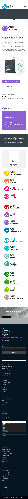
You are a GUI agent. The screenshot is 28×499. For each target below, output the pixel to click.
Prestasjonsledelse (6, 382)
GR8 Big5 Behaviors (6, 459)
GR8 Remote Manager (6, 451)
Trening (3, 387)
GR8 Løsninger (5, 404)
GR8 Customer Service (6, 468)
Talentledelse (5, 385)
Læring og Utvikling (6, 373)
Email (3, 346)
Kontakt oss (4, 413)
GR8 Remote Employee (6, 449)
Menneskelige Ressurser (7, 375)
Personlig (4, 378)
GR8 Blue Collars (5, 461)
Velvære (4, 391)
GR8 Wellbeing (5, 485)
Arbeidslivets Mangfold (7, 366)
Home (3, 400)
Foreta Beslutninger (6, 370)
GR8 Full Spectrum (5, 472)
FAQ (3, 411)
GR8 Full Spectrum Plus (6, 474)
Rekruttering (4, 384)
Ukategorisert (5, 389)
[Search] (21, 6)
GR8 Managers (5, 478)
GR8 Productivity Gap (6, 489)
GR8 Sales (4, 480)
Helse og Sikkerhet (6, 371)
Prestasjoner (4, 380)
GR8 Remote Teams (6, 455)
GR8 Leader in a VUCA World (7, 453)
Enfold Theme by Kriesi (18, 497)
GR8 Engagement (5, 470)
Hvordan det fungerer (6, 402)
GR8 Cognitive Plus (6, 466)
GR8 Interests (4, 476)
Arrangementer (5, 368)
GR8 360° (4, 457)
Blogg (3, 406)
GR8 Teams (4, 487)
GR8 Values (4, 482)
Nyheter (3, 377)
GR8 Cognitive (5, 463)
